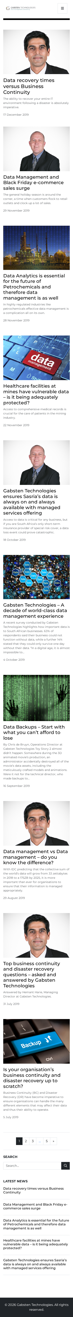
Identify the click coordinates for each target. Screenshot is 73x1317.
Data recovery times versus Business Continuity (28, 86)
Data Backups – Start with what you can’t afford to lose (34, 732)
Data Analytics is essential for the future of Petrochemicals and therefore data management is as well (34, 287)
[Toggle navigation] (62, 8)
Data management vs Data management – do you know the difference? (35, 857)
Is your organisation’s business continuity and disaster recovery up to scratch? (32, 1078)
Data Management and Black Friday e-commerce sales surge (33, 182)
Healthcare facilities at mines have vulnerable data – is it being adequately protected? (36, 394)
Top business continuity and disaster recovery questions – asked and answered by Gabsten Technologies (31, 975)
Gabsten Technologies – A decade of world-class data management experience (35, 610)
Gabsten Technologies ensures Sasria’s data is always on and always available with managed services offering (31, 502)
